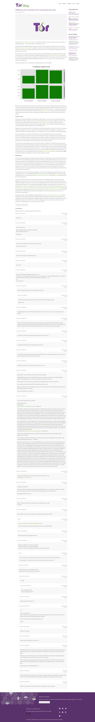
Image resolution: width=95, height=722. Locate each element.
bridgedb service (26, 186)
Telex (55, 151)
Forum (74, 3)
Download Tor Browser (44, 702)
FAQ (61, 719)
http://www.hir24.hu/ (27, 477)
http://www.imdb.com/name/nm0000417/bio (33, 431)
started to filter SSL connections (28, 42)
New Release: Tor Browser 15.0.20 (73, 53)
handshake (48, 131)
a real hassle (31, 181)
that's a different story (44, 122)
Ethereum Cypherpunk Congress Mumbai (74, 24)
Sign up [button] (28, 714)
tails (70, 48)
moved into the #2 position (26, 48)
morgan (71, 39)
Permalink (65, 214)
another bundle (48, 58)
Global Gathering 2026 (74, 14)
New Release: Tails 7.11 (74, 47)
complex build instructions (54, 55)
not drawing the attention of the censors (51, 189)
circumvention (18, 204)
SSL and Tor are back (46, 110)
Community (69, 3)
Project (60, 195)
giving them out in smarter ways (22, 187)
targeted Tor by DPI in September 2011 (41, 175)
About (60, 3)
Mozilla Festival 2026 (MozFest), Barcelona (73, 19)
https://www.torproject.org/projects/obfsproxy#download (30, 523)
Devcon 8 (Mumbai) (73, 29)
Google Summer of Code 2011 (52, 195)
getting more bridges (62, 186)
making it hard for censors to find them (52, 187)
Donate (77, 3)
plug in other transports (47, 151)
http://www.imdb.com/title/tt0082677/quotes (26, 406)
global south (25, 204)
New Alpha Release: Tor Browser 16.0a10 (74, 37)
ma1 (70, 55)
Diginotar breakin (56, 175)
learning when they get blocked (35, 187)
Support (64, 3)
